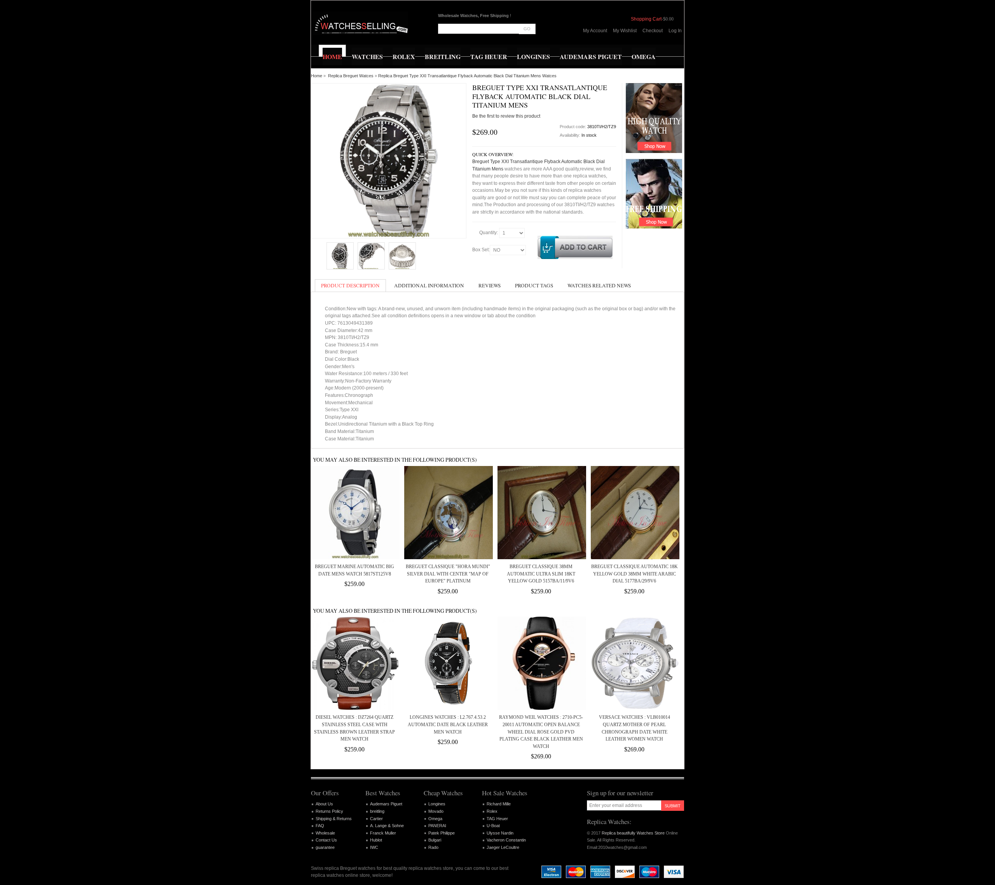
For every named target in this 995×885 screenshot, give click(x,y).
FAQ (320, 825)
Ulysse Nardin (500, 833)
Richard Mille (499, 804)
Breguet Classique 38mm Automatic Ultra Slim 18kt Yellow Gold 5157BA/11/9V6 (541, 574)
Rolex (492, 811)
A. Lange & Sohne (387, 825)
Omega (435, 818)
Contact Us (326, 840)
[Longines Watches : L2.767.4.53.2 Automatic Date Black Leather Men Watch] (447, 663)
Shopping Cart (646, 19)
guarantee (325, 847)
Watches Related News (599, 285)
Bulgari (434, 840)
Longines (436, 804)
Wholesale (325, 833)
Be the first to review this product (506, 116)
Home (316, 75)
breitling (377, 811)
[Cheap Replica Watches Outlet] (360, 23)
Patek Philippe (441, 833)
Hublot (376, 840)
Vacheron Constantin (506, 840)
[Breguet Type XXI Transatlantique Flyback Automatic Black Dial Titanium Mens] (340, 255)
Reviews (489, 285)
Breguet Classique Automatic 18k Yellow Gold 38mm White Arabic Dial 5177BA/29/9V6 (634, 574)
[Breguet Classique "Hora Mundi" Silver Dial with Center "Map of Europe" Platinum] (447, 512)
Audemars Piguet (386, 804)
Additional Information (429, 285)
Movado (435, 811)
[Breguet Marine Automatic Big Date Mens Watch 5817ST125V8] (354, 512)
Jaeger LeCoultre (503, 847)
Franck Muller (383, 833)
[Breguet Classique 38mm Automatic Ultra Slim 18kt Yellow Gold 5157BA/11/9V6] (541, 512)
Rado (433, 847)
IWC (374, 847)
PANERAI (437, 825)
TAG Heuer (497, 818)
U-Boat (493, 825)
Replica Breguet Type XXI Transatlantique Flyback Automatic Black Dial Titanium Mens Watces (467, 75)
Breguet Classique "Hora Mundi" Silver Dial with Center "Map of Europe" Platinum (448, 574)
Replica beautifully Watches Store (633, 833)
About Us (324, 804)
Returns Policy (329, 811)
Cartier (376, 818)
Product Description (350, 285)
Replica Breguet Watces (351, 75)
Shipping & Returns (334, 818)
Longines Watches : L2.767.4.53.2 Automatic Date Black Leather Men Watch (448, 724)
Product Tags (534, 285)
